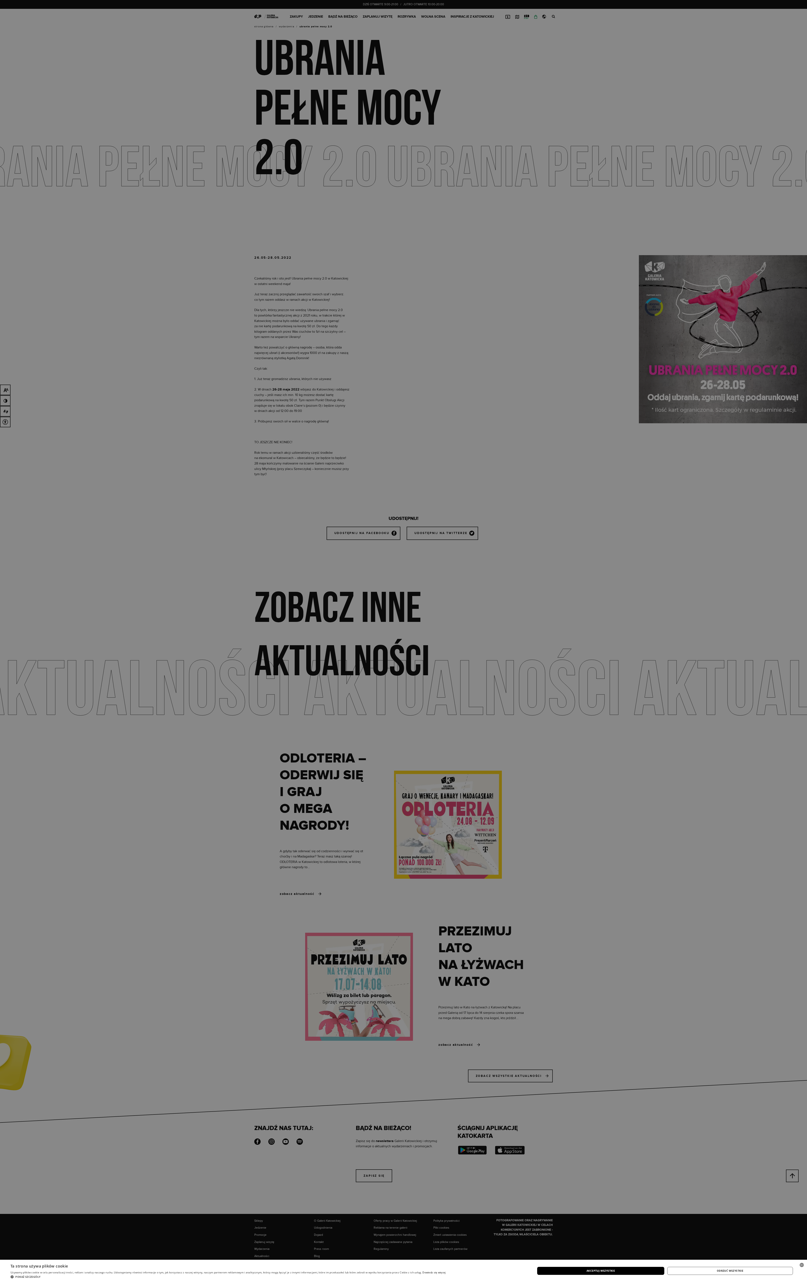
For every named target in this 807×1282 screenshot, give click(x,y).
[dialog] (403, 641)
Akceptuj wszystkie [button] (601, 1271)
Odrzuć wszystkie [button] (730, 1271)
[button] (228, 1277)
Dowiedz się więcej (434, 1272)
